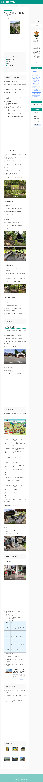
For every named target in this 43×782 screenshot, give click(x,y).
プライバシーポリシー (27, 776)
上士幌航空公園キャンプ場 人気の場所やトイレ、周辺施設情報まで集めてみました (18, 671)
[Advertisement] (15, 43)
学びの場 (8, 61)
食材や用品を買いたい (11, 65)
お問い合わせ (19, 776)
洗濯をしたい (9, 67)
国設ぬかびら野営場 (10, 59)
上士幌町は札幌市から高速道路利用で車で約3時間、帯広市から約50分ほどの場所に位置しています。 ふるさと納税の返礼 (19, 676)
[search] (40, 25)
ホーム (13, 776)
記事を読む (22, 679)
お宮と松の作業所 (8, 2)
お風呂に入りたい (10, 63)
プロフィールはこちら (36, 62)
